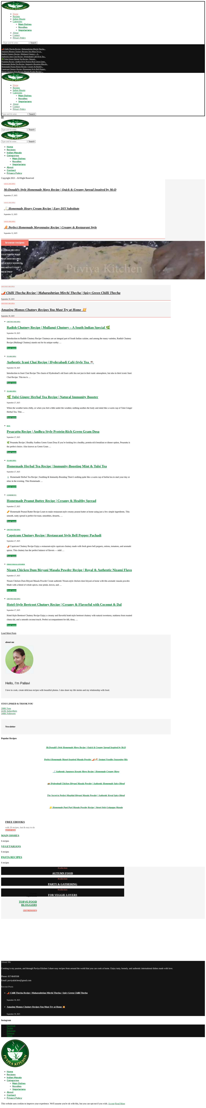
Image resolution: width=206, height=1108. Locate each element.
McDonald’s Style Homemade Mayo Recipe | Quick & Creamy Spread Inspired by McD (60, 189)
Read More (120, 1103)
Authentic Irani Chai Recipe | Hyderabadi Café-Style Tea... (24, 57)
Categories (17, 21)
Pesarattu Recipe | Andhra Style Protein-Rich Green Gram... (24, 62)
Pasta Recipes (11, 857)
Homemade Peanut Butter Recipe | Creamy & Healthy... (22, 67)
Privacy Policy (19, 38)
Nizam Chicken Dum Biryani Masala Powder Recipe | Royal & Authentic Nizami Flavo (69, 570)
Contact (16, 35)
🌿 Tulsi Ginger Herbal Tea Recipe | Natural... (19, 59)
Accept (111, 1103)
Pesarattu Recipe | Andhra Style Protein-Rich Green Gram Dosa (53, 431)
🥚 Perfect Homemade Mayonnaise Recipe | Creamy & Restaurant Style (50, 227)
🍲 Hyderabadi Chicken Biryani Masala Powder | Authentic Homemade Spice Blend (86, 783)
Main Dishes (25, 24)
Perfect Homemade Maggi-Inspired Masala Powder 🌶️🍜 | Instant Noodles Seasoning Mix (86, 759)
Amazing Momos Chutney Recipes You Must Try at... (22, 51)
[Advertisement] (85, 938)
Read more (11, 348)
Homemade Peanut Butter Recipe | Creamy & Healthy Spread (51, 501)
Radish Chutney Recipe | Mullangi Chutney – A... (20, 54)
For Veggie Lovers (62, 895)
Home (15, 14)
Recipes (16, 16)
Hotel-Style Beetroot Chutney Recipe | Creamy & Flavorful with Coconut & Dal (64, 604)
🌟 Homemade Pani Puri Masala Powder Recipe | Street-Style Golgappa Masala (86, 807)
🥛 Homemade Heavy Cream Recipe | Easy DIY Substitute (41, 208)
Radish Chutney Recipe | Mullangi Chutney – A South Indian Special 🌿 (58, 327)
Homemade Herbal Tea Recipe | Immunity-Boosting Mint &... (25, 64)
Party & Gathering (62, 884)
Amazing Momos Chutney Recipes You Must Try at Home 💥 (43, 310)
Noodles (22, 27)
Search (33, 43)
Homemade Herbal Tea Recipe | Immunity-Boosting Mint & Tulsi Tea (57, 466)
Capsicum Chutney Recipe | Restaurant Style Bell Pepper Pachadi (54, 535)
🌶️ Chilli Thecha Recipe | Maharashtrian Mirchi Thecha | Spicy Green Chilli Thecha (60, 293)
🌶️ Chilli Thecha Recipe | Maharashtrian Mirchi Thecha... (24, 49)
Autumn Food (62, 873)
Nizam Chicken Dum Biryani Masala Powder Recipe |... (22, 72)
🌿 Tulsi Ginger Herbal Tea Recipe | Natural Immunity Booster (52, 397)
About (15, 33)
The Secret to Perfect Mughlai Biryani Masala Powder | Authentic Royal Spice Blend (86, 795)
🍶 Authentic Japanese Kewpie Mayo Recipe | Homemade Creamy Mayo (86, 771)
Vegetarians (25, 30)
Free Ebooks (15, 822)
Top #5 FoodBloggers (28, 903)
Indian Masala (19, 19)
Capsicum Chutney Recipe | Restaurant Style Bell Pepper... (24, 69)
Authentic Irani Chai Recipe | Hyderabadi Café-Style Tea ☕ (50, 362)
